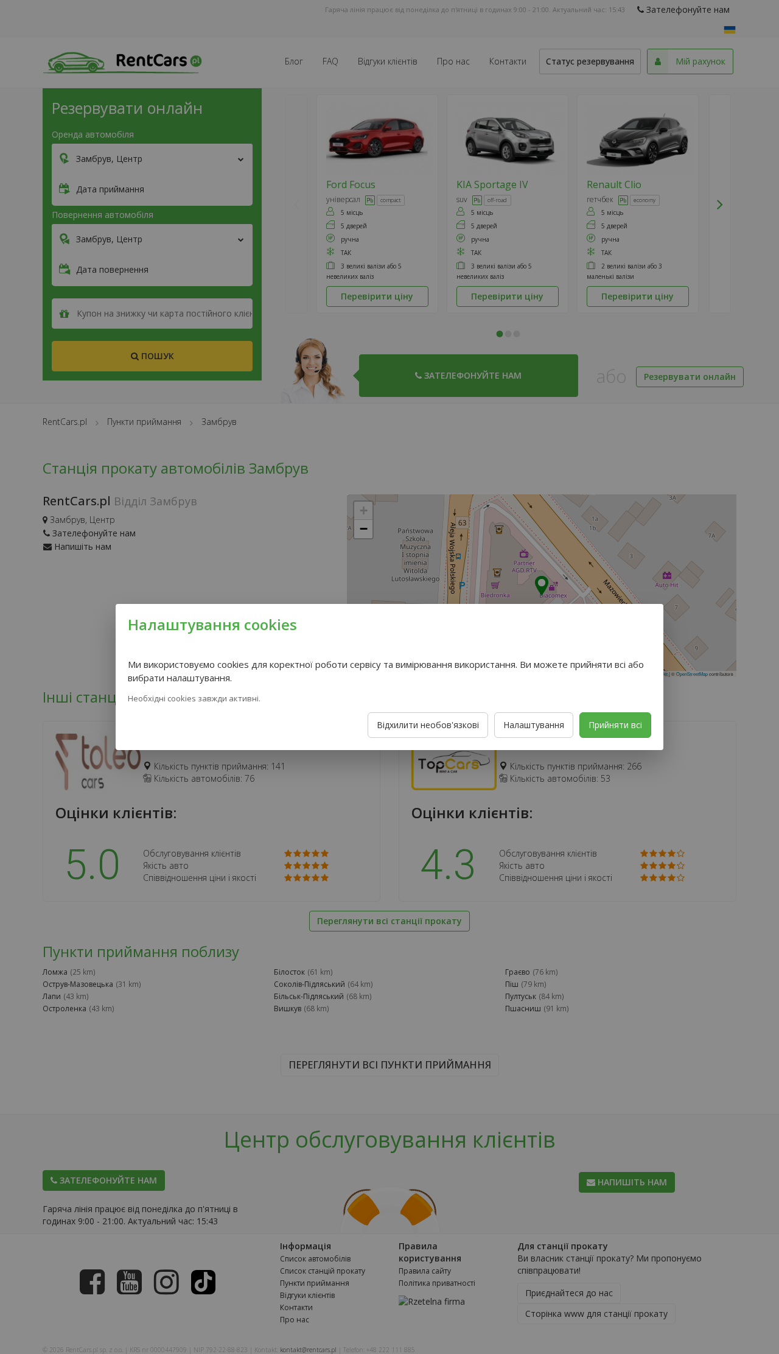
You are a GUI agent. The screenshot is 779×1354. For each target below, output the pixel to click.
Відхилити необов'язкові (428, 725)
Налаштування (533, 725)
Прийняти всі (615, 725)
